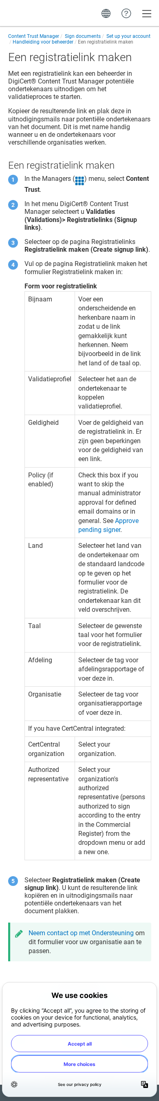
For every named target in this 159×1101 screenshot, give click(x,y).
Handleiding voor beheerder (43, 42)
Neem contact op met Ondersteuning (81, 933)
